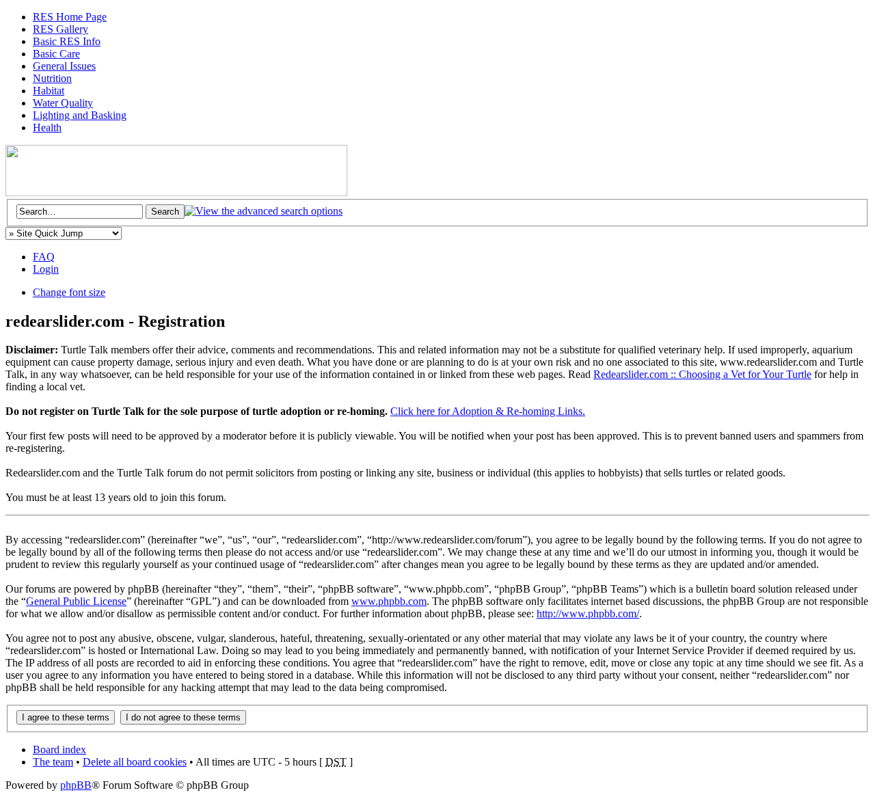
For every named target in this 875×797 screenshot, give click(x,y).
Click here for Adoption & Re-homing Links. (487, 411)
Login (46, 269)
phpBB (76, 785)
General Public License (76, 601)
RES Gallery (60, 29)
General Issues (64, 66)
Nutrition (52, 78)
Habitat (48, 90)
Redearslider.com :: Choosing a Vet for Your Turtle (702, 374)
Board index (59, 749)
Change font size (69, 292)
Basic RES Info (66, 41)
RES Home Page (70, 17)
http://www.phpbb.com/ (588, 613)
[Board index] (176, 192)
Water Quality (63, 103)
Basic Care (56, 53)
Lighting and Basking (79, 115)
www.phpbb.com (389, 601)
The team (53, 762)
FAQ (44, 256)
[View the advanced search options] (263, 211)
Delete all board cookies (135, 762)
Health (47, 127)
